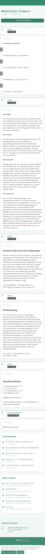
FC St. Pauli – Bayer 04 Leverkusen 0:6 (19, 442)
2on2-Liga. (9, 507)
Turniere (10, 531)
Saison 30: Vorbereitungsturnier (17, 495)
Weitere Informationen (8, 552)
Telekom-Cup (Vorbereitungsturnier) (18, 501)
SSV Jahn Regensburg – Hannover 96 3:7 (20, 453)
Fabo (5, 14)
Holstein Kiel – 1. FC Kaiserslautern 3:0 (19, 459)
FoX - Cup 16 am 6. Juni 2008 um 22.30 (20, 483)
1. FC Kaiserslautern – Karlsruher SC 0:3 (20, 465)
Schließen (20, 552)
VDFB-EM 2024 (11, 489)
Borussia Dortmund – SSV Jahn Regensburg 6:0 (22, 447)
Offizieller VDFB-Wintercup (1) (18, 528)
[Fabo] (4, 530)
